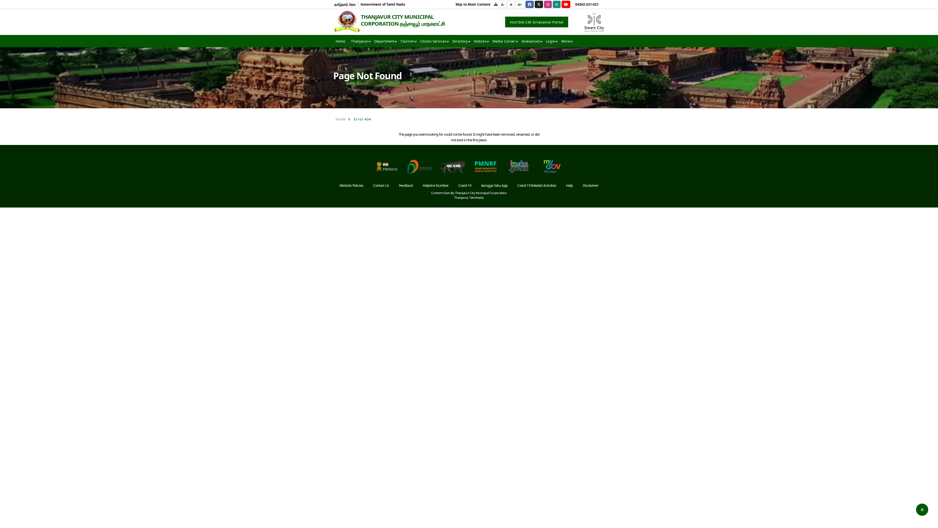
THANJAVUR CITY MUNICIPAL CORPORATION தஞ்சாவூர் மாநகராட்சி (403, 20)
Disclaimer (590, 185)
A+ (520, 4)
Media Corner (503, 41)
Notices (480, 41)
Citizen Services (433, 41)
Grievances (531, 41)
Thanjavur (359, 41)
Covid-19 (464, 185)
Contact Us (381, 185)
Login (550, 41)
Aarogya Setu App (494, 185)
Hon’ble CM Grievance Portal (536, 22)
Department (384, 41)
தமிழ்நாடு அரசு (345, 4)
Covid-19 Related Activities (536, 185)
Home (340, 41)
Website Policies (351, 185)
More (565, 41)
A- (503, 4)
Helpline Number (435, 185)
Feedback (406, 185)
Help (569, 185)
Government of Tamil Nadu (383, 4)
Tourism (407, 41)
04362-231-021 (587, 4)
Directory (460, 41)
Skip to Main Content (473, 4)
